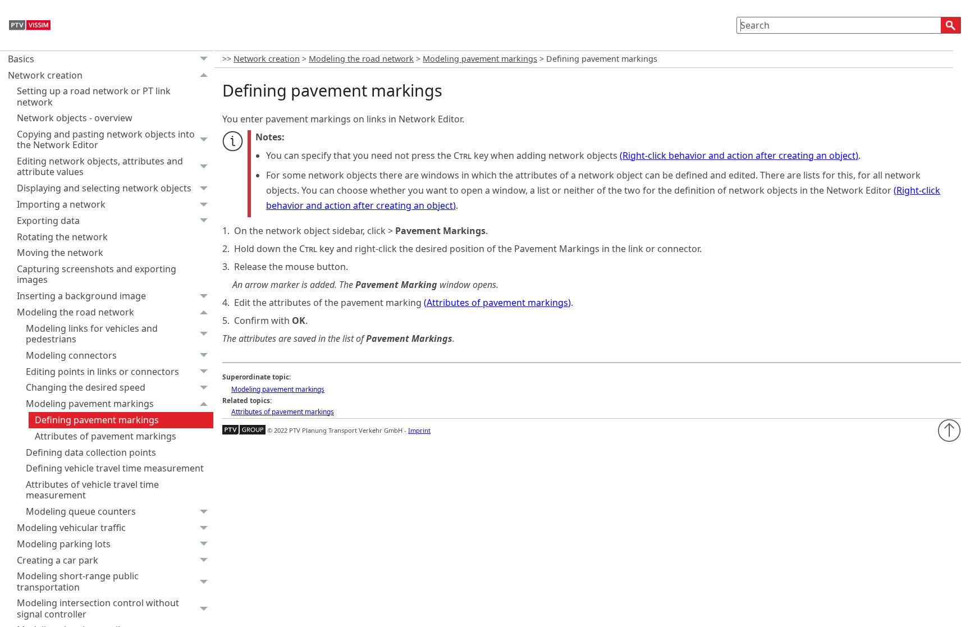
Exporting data (48, 220)
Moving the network (60, 252)
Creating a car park (57, 560)
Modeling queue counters (81, 511)
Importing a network (61, 204)
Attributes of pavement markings (105, 436)
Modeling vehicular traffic (71, 527)
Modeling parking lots (64, 544)
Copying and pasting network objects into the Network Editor (106, 139)
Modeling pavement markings (90, 403)
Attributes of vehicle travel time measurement (92, 489)
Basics (21, 59)
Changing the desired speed (85, 387)
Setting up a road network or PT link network (94, 96)
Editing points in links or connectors (102, 371)
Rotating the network (62, 237)
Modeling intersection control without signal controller (98, 608)
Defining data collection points (91, 452)
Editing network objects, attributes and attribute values (100, 166)
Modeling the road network (75, 312)
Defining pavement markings (97, 420)
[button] (951, 25)
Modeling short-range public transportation (78, 581)
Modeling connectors (71, 355)
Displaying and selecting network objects (104, 188)
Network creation (45, 75)
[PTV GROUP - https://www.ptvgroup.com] (244, 430)
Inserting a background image (81, 296)
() (739, 155)
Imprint (419, 430)
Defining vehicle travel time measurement (115, 468)
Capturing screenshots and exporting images (96, 274)
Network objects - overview (74, 118)
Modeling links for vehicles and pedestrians (92, 333)
